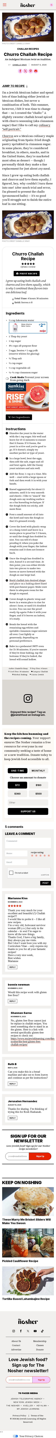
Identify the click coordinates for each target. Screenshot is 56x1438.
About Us (16, 1341)
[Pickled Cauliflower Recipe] (28, 1242)
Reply (12, 967)
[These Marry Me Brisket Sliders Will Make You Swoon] (28, 1201)
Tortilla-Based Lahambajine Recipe (26, 1299)
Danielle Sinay (20, 65)
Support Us (28, 811)
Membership (39, 1341)
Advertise (16, 1349)
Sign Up (40, 1156)
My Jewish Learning (28, 1409)
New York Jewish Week (26, 1402)
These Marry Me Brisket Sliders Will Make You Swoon (26, 1221)
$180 (38, 785)
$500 (38, 793)
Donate (40, 1349)
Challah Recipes (28, 48)
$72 (17, 785)
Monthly (38, 770)
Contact (16, 1345)
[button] (35, 71)
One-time (17, 770)
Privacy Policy (19, 1415)
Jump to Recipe (13, 86)
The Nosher (13, 1405)
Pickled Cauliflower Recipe (20, 1261)
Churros (7, 136)
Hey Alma (41, 1405)
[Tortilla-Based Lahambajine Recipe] (28, 1280)
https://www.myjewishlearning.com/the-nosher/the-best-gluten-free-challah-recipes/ (33, 1041)
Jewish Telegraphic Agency (26, 1399)
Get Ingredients (20, 417)
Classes (40, 1345)
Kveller (28, 1405)
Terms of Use (37, 1415)
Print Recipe (28, 273)
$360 (17, 793)
